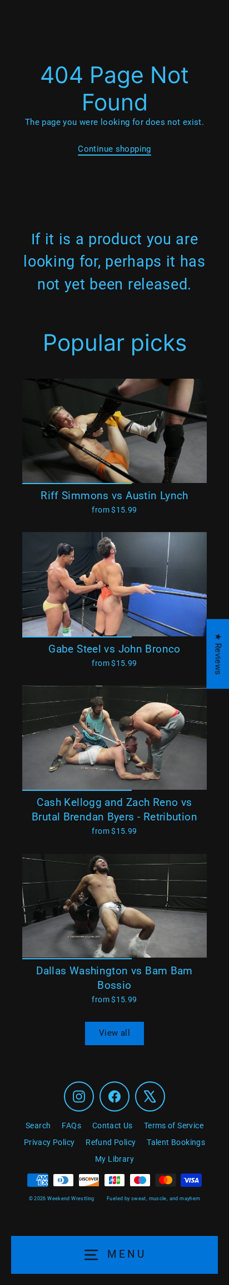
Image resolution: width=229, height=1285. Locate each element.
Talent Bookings (176, 1142)
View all (114, 1033)
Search (38, 1125)
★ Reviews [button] (218, 654)
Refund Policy (111, 1142)
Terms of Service (173, 1125)
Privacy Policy (49, 1142)
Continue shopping (114, 149)
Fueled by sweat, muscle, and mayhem (153, 1198)
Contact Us (112, 1125)
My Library (114, 1158)
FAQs (71, 1125)
